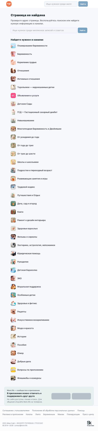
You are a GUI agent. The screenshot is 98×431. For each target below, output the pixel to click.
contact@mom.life (20, 425)
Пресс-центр (88, 414)
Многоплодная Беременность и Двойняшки (39, 128)
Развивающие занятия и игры (32, 178)
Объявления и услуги (28, 95)
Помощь (81, 410)
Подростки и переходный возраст (34, 170)
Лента (37, 414)
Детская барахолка (27, 270)
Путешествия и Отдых (28, 195)
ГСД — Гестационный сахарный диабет (37, 112)
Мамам (61, 414)
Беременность (24, 54)
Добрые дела (24, 361)
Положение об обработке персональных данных (53, 410)
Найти (83, 4)
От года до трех (25, 145)
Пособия (21, 345)
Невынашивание (25, 120)
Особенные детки (26, 295)
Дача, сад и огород (27, 203)
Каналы (29, 414)
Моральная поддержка (29, 286)
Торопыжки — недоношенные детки (35, 87)
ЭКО (19, 278)
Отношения (23, 70)
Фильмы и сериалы (27, 237)
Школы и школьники (28, 162)
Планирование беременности (32, 45)
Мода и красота (25, 328)
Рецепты (21, 311)
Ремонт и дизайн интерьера (31, 220)
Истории (21, 336)
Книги (20, 212)
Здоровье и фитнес (27, 303)
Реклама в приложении (13, 414)
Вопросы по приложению (30, 369)
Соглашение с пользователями (16, 410)
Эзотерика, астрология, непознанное (36, 245)
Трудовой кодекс (26, 187)
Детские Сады (24, 104)
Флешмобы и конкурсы (29, 378)
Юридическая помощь (28, 253)
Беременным (49, 414)
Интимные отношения (28, 79)
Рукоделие (22, 261)
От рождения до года (28, 137)
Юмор (20, 353)
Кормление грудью (26, 62)
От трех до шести (26, 153)
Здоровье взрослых (27, 228)
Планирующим (73, 414)
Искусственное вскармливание (33, 320)
